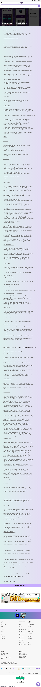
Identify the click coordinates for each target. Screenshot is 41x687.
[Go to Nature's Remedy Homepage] (20, 3)
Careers (20, 626)
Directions (30, 638)
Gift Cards (3, 636)
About (29, 634)
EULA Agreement (31, 624)
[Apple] (32, 668)
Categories (3, 629)
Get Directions (22, 659)
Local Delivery (3, 624)
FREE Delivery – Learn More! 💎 (26, 0)
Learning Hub (22, 639)
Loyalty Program (22, 640)
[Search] (39, 6)
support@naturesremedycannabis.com (15, 576)
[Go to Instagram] (37, 668)
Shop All (2, 622)
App (20, 622)
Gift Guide (3, 638)
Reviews (29, 644)
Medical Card (21, 642)
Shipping (2, 626)
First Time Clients (22, 629)
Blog (20, 624)
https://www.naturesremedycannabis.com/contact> (28, 578)
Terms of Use (30, 631)
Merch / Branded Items (5, 634)
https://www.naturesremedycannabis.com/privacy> (27, 347)
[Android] (34, 668)
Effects (2, 631)
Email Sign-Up (29, 641)
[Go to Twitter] (39, 668)
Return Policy (30, 629)
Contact (29, 636)
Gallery (20, 631)
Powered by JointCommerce (3, 686)
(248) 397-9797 (22, 653)
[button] (1, 3)
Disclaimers (30, 622)
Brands (2, 633)
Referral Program (22, 644)
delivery (10, 662)
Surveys (29, 626)
